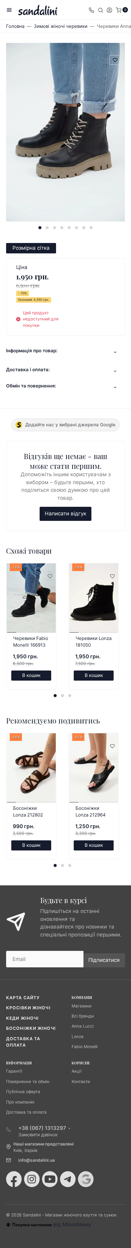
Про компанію (20, 1102)
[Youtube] (50, 1179)
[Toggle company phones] (91, 10)
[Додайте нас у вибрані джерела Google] (86, 1179)
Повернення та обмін (27, 1081)
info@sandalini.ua (36, 1160)
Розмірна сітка (31, 248)
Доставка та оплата (26, 1112)
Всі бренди (83, 1016)
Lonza (77, 1036)
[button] (40, 228)
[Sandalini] (37, 10)
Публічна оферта (23, 1091)
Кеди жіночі (22, 1018)
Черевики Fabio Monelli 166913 (30, 641)
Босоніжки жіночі (31, 1028)
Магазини (81, 1005)
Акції (76, 1071)
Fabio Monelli (84, 1046)
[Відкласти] (50, 576)
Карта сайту (23, 997)
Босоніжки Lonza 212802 (28, 811)
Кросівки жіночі (28, 1007)
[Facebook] (14, 1179)
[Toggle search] (100, 10)
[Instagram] (32, 1179)
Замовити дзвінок (38, 1135)
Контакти (81, 1081)
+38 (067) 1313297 (42, 1128)
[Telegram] (68, 1179)
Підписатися (104, 960)
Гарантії (14, 1071)
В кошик (31, 675)
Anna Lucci (83, 1026)
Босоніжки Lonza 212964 (91, 811)
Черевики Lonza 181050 (94, 641)
